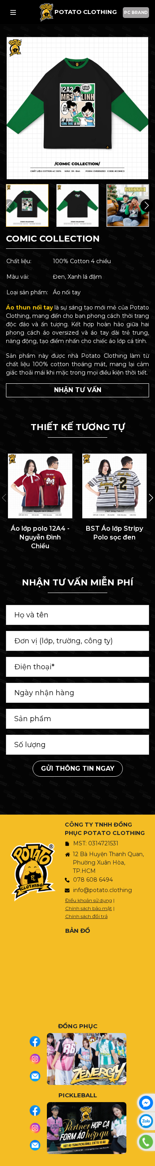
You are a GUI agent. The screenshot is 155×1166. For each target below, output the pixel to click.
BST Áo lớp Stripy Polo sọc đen (114, 533)
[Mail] (38, 1076)
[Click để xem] (77, 108)
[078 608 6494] (146, 1142)
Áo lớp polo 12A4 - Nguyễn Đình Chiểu (40, 537)
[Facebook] (38, 1041)
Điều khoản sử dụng (88, 900)
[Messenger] (146, 1103)
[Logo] (46, 12)
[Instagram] (38, 1059)
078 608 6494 (93, 879)
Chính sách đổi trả (86, 916)
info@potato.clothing (102, 890)
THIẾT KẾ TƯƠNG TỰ (78, 427)
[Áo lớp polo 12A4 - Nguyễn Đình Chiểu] (40, 486)
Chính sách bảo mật (88, 908)
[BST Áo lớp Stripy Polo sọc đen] (114, 486)
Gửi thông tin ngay (77, 768)
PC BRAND (136, 12)
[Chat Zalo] (146, 1121)
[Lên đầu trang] (147, 1156)
